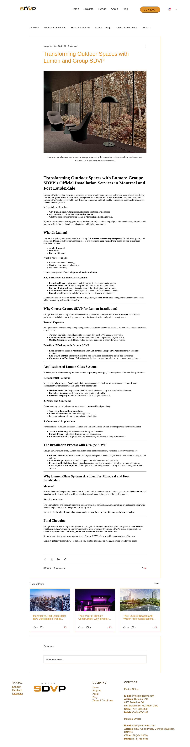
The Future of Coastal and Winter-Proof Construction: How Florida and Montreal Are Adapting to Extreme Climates (139, 617)
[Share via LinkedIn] (58, 559)
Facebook (17, 690)
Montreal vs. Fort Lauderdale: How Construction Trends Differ (49, 617)
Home (95, 687)
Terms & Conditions (102, 700)
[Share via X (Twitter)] (51, 559)
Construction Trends (127, 27)
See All (157, 583)
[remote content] (95, 358)
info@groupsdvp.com (143, 695)
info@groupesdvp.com (143, 725)
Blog (94, 697)
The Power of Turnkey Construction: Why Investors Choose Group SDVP (94, 617)
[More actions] (144, 46)
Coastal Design (103, 27)
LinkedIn (16, 686)
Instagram (17, 693)
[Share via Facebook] (45, 559)
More (145, 27)
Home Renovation (80, 27)
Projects (96, 690)
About (95, 693)
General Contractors (55, 27)
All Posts (34, 27)
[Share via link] (65, 559)
